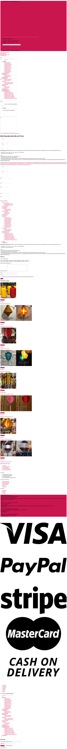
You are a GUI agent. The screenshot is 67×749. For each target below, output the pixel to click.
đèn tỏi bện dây (27, 164)
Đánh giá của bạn (3, 263)
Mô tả (4, 241)
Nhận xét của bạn (3, 270)
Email (1, 274)
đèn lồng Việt (22, 164)
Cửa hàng (4, 5)
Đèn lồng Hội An (62, 163)
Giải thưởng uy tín (6, 482)
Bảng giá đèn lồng (6, 483)
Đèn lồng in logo (7, 217)
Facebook (4, 491)
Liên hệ (4, 9)
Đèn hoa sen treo (8, 229)
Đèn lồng (11, 162)
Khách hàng (5, 486)
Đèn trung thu (30, 163)
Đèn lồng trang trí (8, 133)
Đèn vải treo (7, 212)
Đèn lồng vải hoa (8, 225)
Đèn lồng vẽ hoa (7, 209)
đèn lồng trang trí (16, 164)
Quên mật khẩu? (3, 747)
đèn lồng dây (45, 163)
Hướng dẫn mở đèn (6, 466)
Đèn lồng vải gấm (8, 221)
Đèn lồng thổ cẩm (8, 226)
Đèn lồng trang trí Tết (15, 133)
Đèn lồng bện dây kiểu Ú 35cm (5, 461)
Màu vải (4, 6)
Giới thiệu (4, 4)
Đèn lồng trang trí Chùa (39, 162)
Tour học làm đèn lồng (6, 468)
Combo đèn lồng (5, 205)
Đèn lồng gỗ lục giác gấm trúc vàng (6, 393)
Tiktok (4, 492)
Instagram (4, 490)
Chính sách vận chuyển (7, 469)
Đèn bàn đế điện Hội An (9, 203)
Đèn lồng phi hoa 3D (8, 224)
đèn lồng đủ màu (56, 163)
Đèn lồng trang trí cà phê (30, 162)
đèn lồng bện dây (40, 163)
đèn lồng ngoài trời (9, 164)
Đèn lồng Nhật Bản (6, 231)
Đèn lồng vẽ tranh (8, 210)
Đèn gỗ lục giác (5, 214)
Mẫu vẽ (4, 7)
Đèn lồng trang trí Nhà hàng (61, 162)
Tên (1, 272)
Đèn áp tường (7, 213)
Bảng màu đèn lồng (6, 481)
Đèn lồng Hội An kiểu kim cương (6, 326)
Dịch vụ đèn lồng (5, 467)
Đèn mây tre (5, 215)
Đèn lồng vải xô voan (8, 218)
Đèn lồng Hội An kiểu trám (5, 348)
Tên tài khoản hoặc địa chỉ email (6, 741)
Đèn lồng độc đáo (8, 220)
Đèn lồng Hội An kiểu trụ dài (5, 303)
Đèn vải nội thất (5, 211)
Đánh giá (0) (5, 242)
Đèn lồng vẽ (5, 208)
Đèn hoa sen (5, 228)
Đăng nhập (2, 745)
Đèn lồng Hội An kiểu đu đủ (5, 371)
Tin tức (4, 8)
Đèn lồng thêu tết (8, 222)
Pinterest (4, 493)
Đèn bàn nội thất (5, 202)
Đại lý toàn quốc (5, 484)
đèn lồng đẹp (50, 163)
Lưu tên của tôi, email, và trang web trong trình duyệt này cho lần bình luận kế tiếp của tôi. (17, 276)
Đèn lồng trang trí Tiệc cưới (23, 163)
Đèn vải (4, 721)
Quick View (2, 299)
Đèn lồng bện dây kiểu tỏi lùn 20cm (6, 416)
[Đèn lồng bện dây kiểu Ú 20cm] (5, 148)
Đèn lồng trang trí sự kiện (5, 163)
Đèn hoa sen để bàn (8, 230)
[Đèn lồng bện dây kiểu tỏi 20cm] (5, 143)
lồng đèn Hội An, (20, 159)
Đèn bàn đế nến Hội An (9, 204)
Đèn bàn (4, 717)
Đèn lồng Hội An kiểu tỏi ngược (6, 439)
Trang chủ (4, 3)
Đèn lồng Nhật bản (6, 725)
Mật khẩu (2, 743)
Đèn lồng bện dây (16, 162)
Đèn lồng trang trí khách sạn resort (50, 162)
